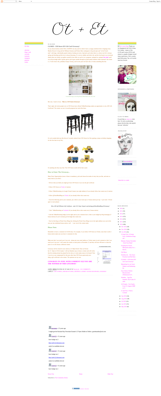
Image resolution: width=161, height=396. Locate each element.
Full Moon (124, 252)
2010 (121, 224)
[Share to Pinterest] (56, 269)
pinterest (27, 60)
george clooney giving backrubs (86, 271)
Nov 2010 (124, 229)
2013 (121, 216)
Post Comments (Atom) (61, 377)
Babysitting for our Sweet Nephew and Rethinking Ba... (128, 266)
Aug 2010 (124, 298)
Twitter (63, 187)
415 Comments (85, 269)
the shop (27, 46)
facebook (27, 56)
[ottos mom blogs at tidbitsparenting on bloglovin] (125, 154)
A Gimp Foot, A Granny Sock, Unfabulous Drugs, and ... (128, 236)
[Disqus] (80, 300)
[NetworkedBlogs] (127, 161)
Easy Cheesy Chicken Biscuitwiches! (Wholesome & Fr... (127, 273)
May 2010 (124, 306)
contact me (129, 119)
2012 (121, 219)
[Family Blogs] (76, 389)
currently (27, 54)
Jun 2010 (124, 304)
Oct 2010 (124, 232)
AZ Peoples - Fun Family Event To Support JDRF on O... (128, 286)
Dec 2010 (124, 226)
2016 (121, 208)
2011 (121, 221)
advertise (27, 50)
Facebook (65, 210)
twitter (26, 62)
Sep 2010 (124, 296)
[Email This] (49, 269)
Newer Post (51, 374)
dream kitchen (68, 271)
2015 (121, 211)
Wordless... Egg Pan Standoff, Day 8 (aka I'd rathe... (128, 279)
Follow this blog (127, 164)
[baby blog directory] (127, 83)
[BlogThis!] (50, 269)
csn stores (58, 271)
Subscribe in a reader (123, 180)
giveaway (103, 271)
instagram (27, 58)
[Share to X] (52, 269)
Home (80, 374)
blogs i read (28, 52)
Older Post (110, 374)
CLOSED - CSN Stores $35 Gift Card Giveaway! (64, 46)
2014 (121, 213)
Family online (84, 388)
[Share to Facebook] (54, 269)
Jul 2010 (123, 301)
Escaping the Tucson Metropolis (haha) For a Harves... (128, 247)
